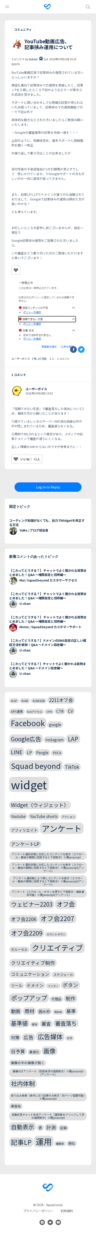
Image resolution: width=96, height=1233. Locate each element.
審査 (46, 1023)
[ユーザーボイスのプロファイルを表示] (16, 391)
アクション (68, 817)
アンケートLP (25, 844)
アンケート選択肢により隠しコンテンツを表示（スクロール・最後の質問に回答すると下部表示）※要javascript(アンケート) (48, 881)
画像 (50, 1050)
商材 (29, 1010)
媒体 (34, 1024)
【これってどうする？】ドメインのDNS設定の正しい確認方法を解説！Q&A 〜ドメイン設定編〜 (47, 642)
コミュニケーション (30, 974)
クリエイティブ (57, 947)
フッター (53, 986)
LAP (73, 739)
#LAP (14, 701)
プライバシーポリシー (38, 1211)
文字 (69, 1038)
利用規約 (67, 1211)
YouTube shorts (44, 816)
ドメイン (35, 985)
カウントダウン (56, 934)
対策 (15, 1037)
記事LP (21, 1142)
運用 (44, 1141)
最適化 (34, 1051)
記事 (63, 1127)
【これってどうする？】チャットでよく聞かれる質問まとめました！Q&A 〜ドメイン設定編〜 (47, 665)
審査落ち (66, 1023)
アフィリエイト (24, 830)
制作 (70, 998)
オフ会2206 (23, 918)
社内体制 (23, 1083)
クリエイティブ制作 (33, 962)
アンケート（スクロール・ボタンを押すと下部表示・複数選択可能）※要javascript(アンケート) (48, 893)
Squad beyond (36, 765)
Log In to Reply (48, 487)
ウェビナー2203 (31, 904)
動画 (15, 1011)
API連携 (17, 711)
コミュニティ (23, 29)
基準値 (19, 1023)
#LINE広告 (39, 701)
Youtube (18, 816)
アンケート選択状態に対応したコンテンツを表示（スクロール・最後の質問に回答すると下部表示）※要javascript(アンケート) (48, 868)
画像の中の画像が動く (27, 1062)
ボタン (70, 985)
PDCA (57, 752)
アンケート (62, 828)
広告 (28, 1037)
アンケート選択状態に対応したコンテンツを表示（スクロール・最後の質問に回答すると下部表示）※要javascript (48, 855)
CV (70, 711)
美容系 (16, 1106)
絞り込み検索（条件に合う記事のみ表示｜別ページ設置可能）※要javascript (48, 1096)
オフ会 (66, 903)
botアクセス (34, 711)
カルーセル (19, 949)
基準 (71, 1011)
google (55, 724)
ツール (16, 985)
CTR (60, 711)
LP (29, 752)
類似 (71, 1143)
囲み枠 (44, 1011)
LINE (17, 752)
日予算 (18, 1051)
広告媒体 (50, 1036)
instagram (54, 739)
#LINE (24, 701)
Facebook (28, 723)
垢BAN (58, 1012)
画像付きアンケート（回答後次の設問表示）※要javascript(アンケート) (48, 1072)
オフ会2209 (26, 932)
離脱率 (60, 1143)
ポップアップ (29, 997)
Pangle (42, 752)
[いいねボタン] (16, 270)
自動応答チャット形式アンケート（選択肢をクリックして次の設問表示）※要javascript (48, 1116)
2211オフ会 (61, 700)
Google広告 (26, 739)
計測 (51, 1127)
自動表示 (22, 1127)
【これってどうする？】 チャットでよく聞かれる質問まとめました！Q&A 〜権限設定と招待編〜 (48, 572)
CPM (49, 711)
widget (29, 784)
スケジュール (63, 974)
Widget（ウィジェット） (40, 805)
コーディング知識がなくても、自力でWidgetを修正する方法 (46, 522)
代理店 (56, 999)
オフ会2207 (57, 918)
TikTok (72, 766)
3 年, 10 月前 (39, 358)
